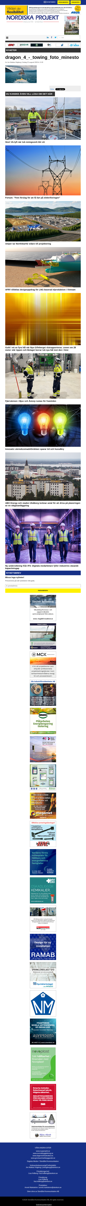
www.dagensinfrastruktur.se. (43, 1156)
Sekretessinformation (44, 1205)
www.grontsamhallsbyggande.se (43, 1158)
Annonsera (75, 2)
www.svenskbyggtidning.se (43, 1153)
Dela (52, 89)
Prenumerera (63, 2)
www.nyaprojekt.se (43, 1151)
